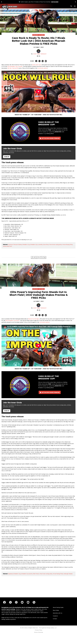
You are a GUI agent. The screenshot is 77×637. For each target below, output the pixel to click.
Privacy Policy (38, 630)
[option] (38, 1)
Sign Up (6, 157)
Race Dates (56, 610)
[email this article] (46, 61)
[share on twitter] (39, 61)
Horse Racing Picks (67, 244)
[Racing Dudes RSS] (34, 602)
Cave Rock (46, 244)
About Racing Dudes (58, 607)
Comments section (42, 68)
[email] (39, 56)
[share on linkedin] (43, 61)
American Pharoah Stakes (15, 244)
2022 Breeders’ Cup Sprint (12, 320)
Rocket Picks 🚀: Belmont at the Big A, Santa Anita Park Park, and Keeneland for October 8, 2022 (39, 589)
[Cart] (71, 6)
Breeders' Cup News (38, 35)
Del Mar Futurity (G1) (13, 68)
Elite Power (36, 573)
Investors (55, 616)
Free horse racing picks (55, 244)
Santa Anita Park (36, 64)
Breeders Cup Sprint (26, 573)
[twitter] (37, 56)
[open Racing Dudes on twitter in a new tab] (10, 602)
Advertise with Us (57, 613)
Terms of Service (38, 632)
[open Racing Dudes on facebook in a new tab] (4, 602)
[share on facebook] (36, 61)
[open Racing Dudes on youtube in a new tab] (22, 602)
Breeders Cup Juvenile (36, 244)
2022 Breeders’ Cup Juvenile (14, 66)
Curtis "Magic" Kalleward (39, 54)
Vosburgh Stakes (68, 573)
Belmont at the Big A (33, 319)
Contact (55, 618)
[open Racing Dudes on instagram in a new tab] (16, 602)
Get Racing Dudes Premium (51, 138)
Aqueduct (10, 573)
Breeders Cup (26, 244)
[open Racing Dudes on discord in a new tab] (28, 602)
